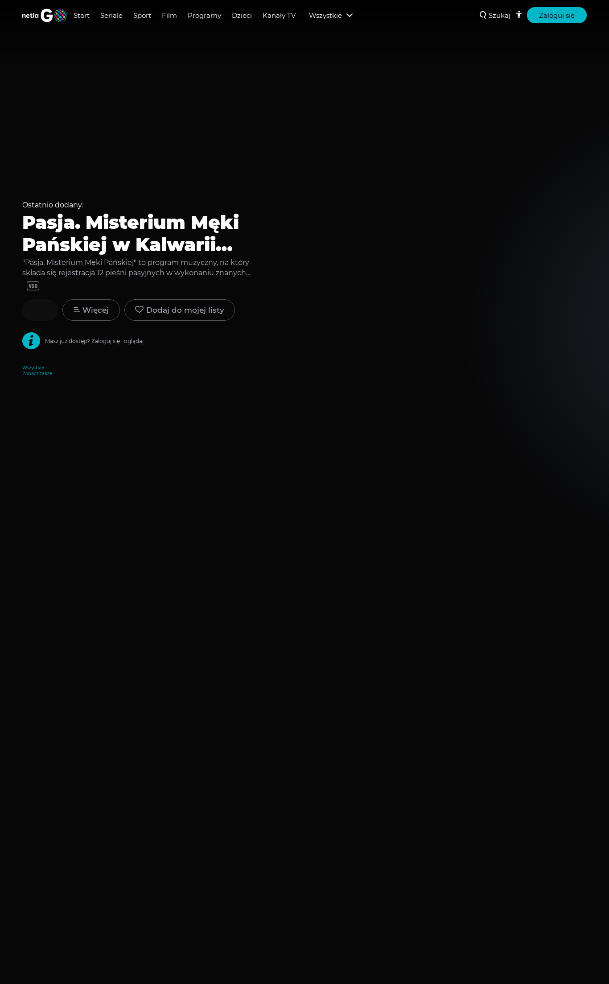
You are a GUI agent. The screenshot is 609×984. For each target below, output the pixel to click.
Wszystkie (33, 368)
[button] (179, 310)
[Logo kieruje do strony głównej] (44, 15)
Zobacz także (37, 373)
